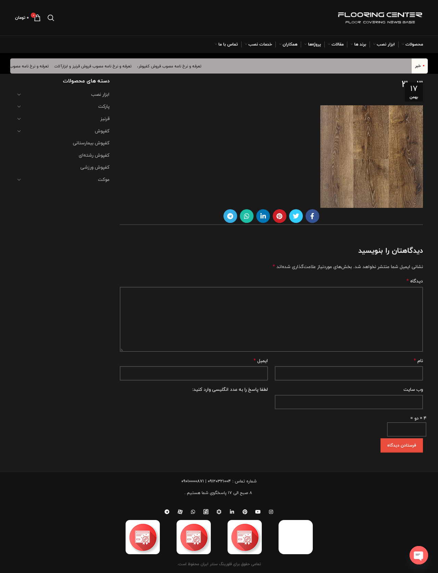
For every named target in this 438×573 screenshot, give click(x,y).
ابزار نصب (100, 94)
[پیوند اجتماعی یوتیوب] (258, 512)
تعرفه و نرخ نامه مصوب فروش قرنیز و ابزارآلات (98, 66)
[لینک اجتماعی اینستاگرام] (271, 512)
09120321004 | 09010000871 (206, 481)
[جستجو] (51, 18)
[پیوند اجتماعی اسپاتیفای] (219, 512)
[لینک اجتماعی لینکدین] (263, 216)
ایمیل (261, 360)
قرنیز (105, 119)
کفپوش (102, 131)
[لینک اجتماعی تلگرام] (230, 216)
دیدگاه (415, 281)
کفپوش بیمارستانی (91, 143)
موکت (104, 179)
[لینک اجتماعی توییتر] (296, 216)
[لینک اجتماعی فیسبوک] (312, 216)
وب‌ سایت (413, 389)
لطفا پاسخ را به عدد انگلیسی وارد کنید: (230, 389)
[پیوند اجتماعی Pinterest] (279, 216)
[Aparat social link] (180, 512)
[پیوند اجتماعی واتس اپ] (247, 216)
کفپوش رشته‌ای (94, 155)
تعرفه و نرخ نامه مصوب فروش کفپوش (174, 66)
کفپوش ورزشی (95, 167)
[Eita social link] (206, 512)
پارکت (104, 106)
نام (418, 360)
